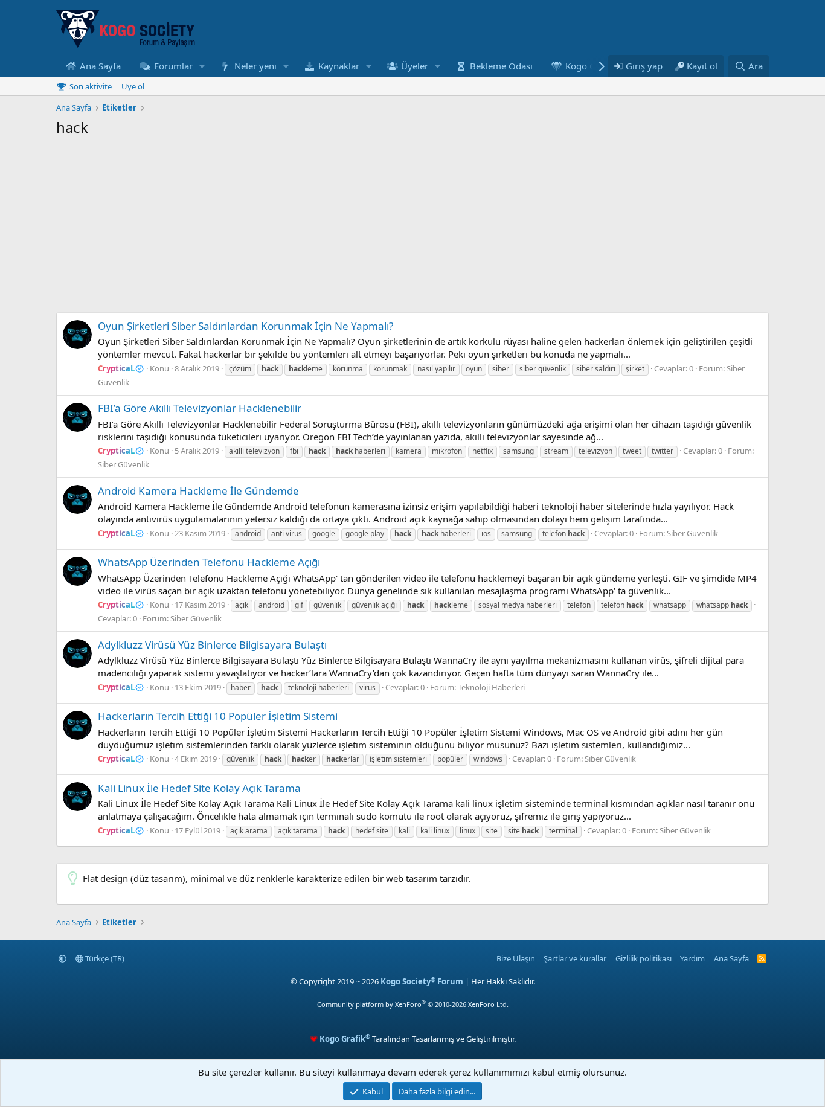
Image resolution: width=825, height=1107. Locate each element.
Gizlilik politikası (643, 958)
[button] (201, 66)
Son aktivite (90, 86)
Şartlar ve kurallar (575, 958)
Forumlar (173, 66)
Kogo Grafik (590, 66)
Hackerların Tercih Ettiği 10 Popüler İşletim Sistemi (218, 716)
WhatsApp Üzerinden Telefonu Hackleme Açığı (209, 562)
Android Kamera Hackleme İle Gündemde (198, 491)
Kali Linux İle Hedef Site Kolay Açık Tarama (199, 788)
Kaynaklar (338, 66)
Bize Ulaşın (515, 958)
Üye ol (132, 86)
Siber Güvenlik (123, 464)
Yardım (692, 958)
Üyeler (414, 66)
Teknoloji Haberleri (491, 687)
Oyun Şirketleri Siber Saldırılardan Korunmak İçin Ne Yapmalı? (245, 326)
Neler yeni (255, 66)
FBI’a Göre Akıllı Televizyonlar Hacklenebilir (199, 408)
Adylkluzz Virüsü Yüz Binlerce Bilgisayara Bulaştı (212, 645)
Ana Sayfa (100, 66)
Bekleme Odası (501, 66)
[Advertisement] (412, 227)
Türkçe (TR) (103, 958)
